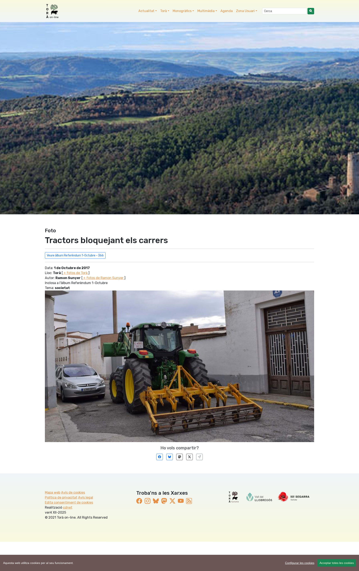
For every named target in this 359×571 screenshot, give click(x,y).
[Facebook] (159, 457)
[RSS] (189, 501)
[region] (179, 563)
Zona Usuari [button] (245, 11)
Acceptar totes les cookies (337, 563)
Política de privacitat (61, 497)
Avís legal (85, 497)
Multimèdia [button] (206, 11)
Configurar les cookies (299, 563)
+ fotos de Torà (75, 273)
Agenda (226, 11)
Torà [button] (163, 11)
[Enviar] (199, 457)
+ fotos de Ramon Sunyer (103, 278)
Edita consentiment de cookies (69, 502)
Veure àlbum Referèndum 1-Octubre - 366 (75, 255)
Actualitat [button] (146, 11)
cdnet (67, 507)
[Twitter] (189, 457)
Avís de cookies (73, 492)
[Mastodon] (179, 457)
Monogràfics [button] (182, 11)
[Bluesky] (169, 457)
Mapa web (52, 492)
